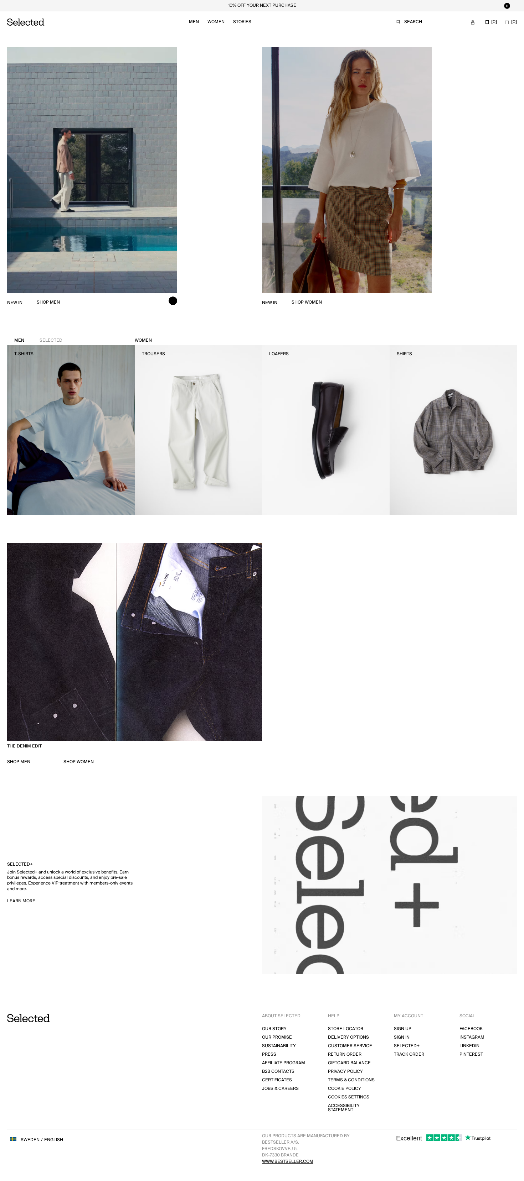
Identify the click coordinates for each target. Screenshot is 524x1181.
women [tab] (143, 340)
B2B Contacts (278, 1071)
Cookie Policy (344, 1088)
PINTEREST (471, 1054)
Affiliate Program (283, 1063)
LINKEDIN (469, 1046)
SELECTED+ (407, 1046)
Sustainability (279, 1046)
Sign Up (402, 1029)
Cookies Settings (348, 1097)
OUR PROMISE (277, 1037)
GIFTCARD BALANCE (349, 1063)
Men (194, 22)
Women (216, 22)
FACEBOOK (471, 1029)
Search (413, 22)
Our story (274, 1029)
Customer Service (350, 1046)
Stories (242, 22)
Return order (344, 1054)
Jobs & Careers (280, 1088)
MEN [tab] (38, 340)
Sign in (402, 1037)
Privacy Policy (345, 1071)
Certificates (277, 1080)
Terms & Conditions (351, 1080)
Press (269, 1054)
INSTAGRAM (471, 1037)
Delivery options (348, 1037)
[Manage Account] (472, 22)
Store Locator (345, 1029)
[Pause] (507, 5)
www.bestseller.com (287, 1161)
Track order (409, 1054)
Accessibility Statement (344, 1108)
